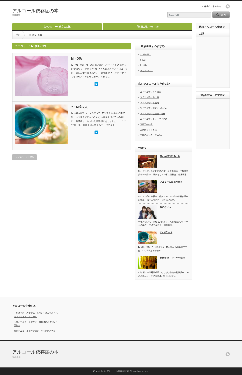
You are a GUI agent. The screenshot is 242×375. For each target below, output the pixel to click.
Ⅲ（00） (144, 65)
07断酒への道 (146, 124)
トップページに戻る (24, 157)
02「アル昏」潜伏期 (149, 97)
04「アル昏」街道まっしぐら (153, 108)
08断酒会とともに (148, 130)
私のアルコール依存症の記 (57, 26)
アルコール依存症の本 (35, 10)
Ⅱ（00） (143, 60)
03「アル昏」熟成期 (149, 102)
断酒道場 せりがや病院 (172, 258)
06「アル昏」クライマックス (153, 119)
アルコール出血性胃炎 (171, 182)
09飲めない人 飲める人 (151, 135)
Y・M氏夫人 (79, 106)
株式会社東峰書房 (212, 6)
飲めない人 (165, 207)
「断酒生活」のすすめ (147, 26)
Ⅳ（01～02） (146, 70)
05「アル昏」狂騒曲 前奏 (152, 113)
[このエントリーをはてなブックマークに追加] (96, 85)
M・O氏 (76, 58)
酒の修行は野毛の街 (170, 156)
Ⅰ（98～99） (145, 54)
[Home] (17, 35)
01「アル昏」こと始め (150, 92)
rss (228, 6)
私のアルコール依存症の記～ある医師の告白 (35, 331)
